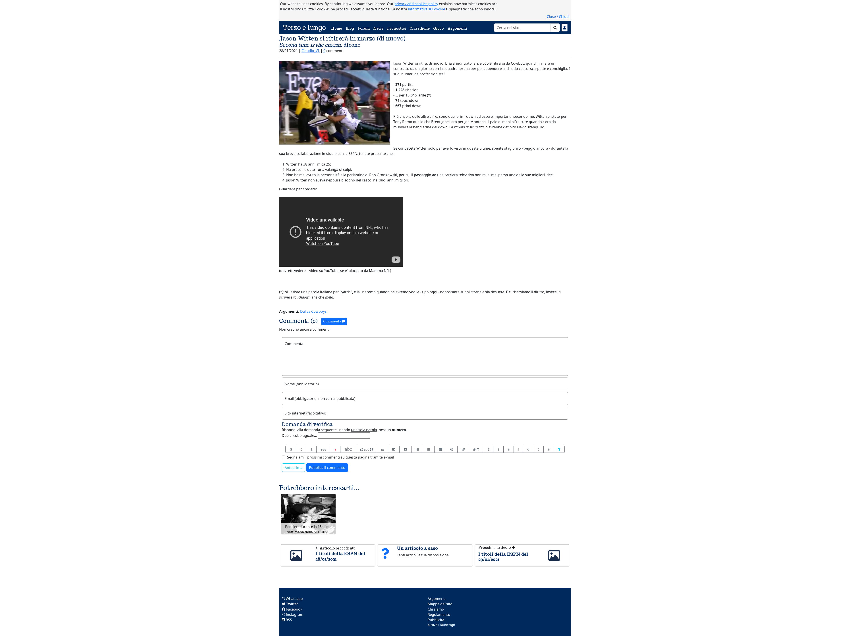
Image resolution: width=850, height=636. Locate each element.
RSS (288, 619)
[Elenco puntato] (417, 449)
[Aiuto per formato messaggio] (559, 449)
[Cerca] (555, 27)
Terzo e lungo (304, 27)
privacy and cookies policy (416, 3)
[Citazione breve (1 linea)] (382, 449)
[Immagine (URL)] (394, 449)
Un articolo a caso (417, 548)
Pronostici (396, 28)
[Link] (463, 449)
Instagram (294, 614)
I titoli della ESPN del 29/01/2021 (503, 556)
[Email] (452, 449)
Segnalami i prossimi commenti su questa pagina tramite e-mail (340, 457)
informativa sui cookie (426, 9)
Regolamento (439, 614)
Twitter (291, 603)
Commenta (332, 321)
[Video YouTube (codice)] (405, 449)
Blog (350, 28)
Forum (363, 28)
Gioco (438, 28)
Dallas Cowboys (313, 311)
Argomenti (457, 28)
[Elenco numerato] (429, 449)
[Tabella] (440, 449)
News (378, 28)
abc (323, 449)
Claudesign (446, 625)
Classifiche (420, 28)
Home (337, 28)
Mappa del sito (440, 603)
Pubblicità (436, 619)
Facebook (293, 609)
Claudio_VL (310, 50)
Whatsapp (294, 598)
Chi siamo (436, 609)
